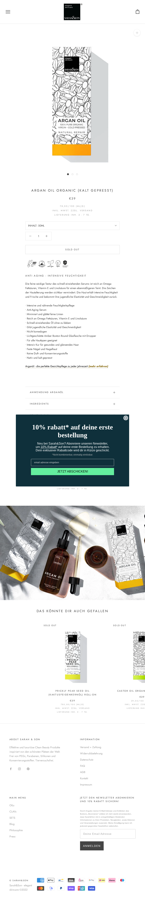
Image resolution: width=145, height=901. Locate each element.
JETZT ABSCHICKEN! (72, 471)
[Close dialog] (126, 418)
